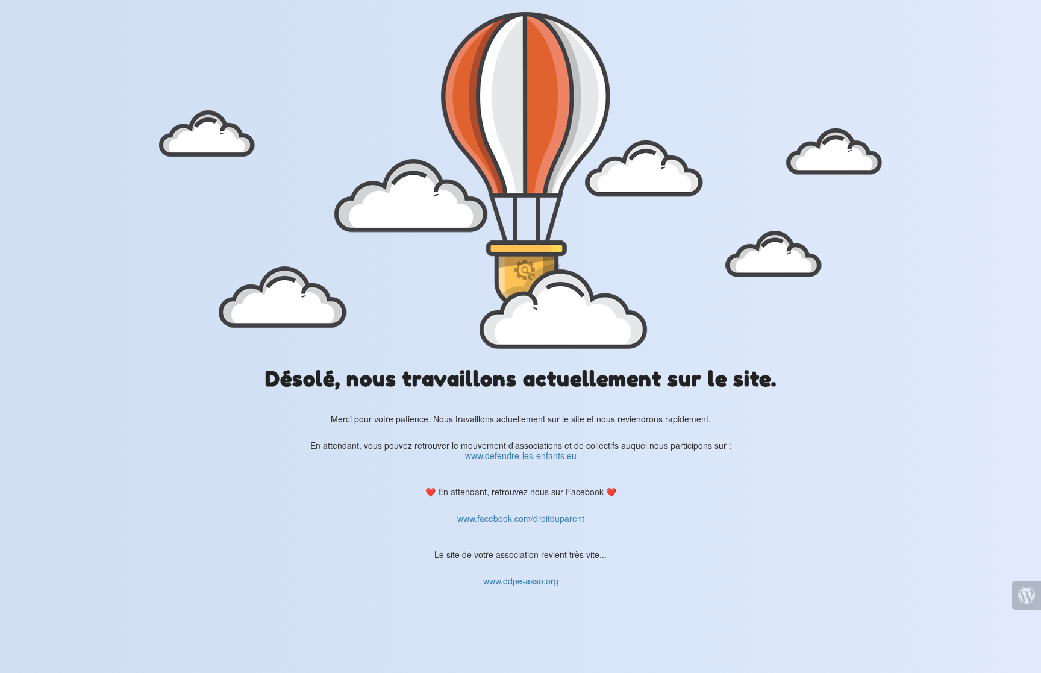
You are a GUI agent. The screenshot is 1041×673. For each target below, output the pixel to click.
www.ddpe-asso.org (520, 581)
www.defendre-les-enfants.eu (521, 455)
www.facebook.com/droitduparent (520, 518)
